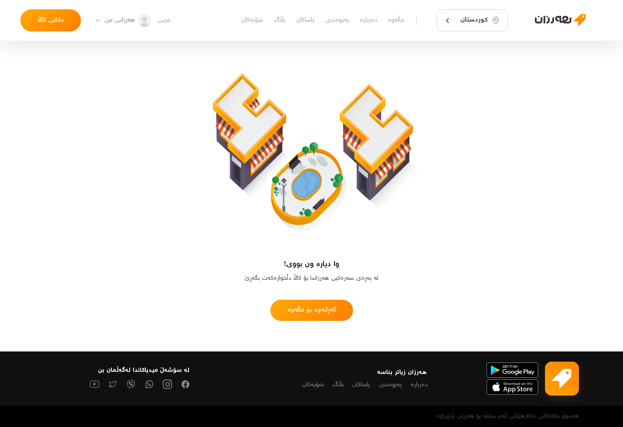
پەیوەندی (337, 20)
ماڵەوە (396, 20)
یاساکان (305, 20)
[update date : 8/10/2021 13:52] (555, 20)
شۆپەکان (252, 20)
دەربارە (368, 20)
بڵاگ (280, 20)
